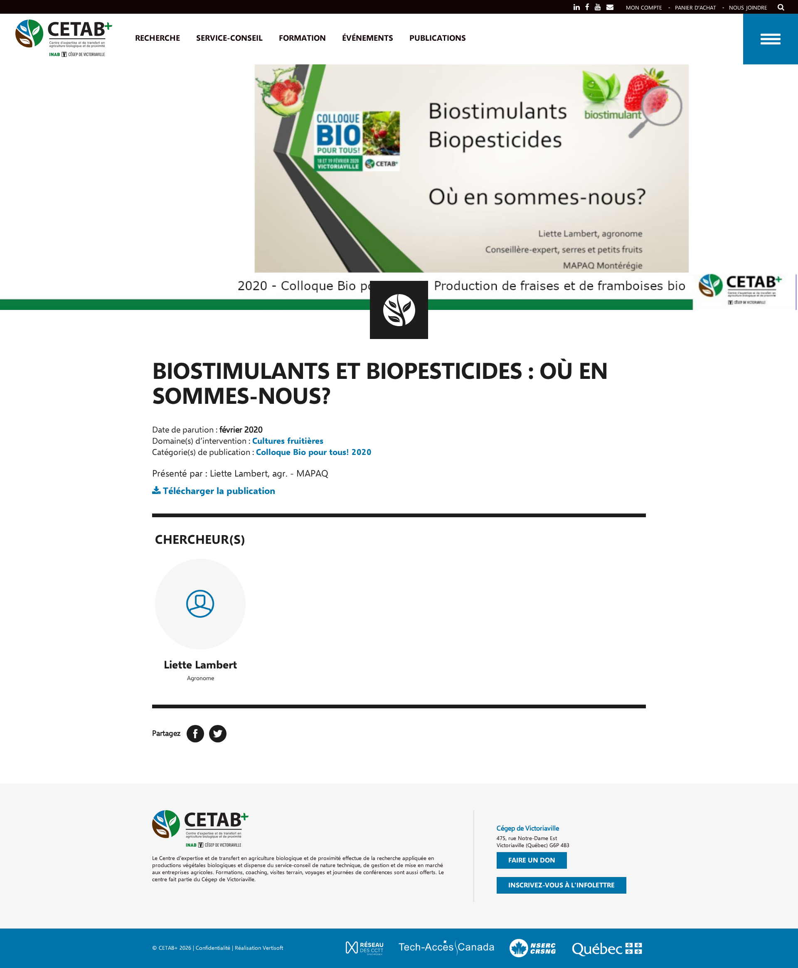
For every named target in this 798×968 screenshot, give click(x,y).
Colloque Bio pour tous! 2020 (314, 452)
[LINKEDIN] (577, 7)
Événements (367, 38)
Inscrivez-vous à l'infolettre (561, 885)
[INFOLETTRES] (609, 7)
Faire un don (531, 860)
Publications (437, 38)
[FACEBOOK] (587, 7)
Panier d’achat (695, 7)
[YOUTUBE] (598, 7)
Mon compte (644, 7)
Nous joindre (748, 7)
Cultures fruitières (287, 441)
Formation (302, 38)
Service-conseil (229, 38)
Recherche (157, 38)
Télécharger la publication (217, 491)
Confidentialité (213, 947)
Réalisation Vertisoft (259, 947)
